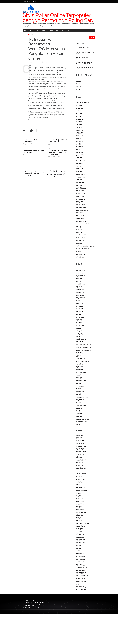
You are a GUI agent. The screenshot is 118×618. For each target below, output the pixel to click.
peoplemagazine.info (80, 270)
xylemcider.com (79, 413)
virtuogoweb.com (80, 292)
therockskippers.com (80, 561)
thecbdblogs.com (80, 586)
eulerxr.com (78, 194)
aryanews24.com (80, 353)
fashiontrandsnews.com (81, 339)
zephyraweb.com (79, 130)
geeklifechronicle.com (81, 174)
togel (56, 30)
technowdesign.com (80, 360)
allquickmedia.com (80, 509)
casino (43, 30)
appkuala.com (79, 518)
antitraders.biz (79, 352)
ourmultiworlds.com (80, 440)
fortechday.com (79, 256)
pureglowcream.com (80, 522)
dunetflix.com (79, 396)
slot (38, 30)
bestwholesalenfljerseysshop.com (83, 347)
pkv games (31, 30)
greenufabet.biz (79, 311)
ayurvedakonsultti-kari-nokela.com (83, 350)
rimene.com (78, 545)
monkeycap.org (79, 476)
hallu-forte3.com (79, 558)
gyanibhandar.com (80, 298)
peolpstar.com (79, 457)
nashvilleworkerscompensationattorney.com (85, 246)
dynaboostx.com (79, 151)
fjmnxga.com (79, 531)
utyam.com (78, 403)
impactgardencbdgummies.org (82, 419)
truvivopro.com (79, 122)
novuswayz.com (79, 147)
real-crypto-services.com (81, 367)
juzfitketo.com (79, 416)
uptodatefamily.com (80, 400)
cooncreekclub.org (80, 441)
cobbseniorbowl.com (80, 358)
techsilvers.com (79, 385)
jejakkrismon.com (80, 504)
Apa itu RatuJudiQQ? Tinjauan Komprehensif (33, 141)
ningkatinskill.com (80, 386)
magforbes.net (79, 474)
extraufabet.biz (79, 314)
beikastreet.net (79, 437)
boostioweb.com (79, 105)
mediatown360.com (80, 570)
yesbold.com (79, 283)
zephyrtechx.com (79, 144)
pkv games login (79, 80)
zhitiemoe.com (79, 408)
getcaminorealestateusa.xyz (82, 257)
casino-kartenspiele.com (81, 489)
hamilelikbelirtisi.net (80, 160)
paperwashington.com (81, 227)
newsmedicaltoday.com (81, 237)
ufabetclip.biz (79, 302)
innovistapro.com (80, 154)
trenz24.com (79, 496)
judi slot (26, 600)
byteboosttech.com (80, 289)
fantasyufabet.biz (80, 305)
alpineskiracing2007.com (81, 565)
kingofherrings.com (80, 514)
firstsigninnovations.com (81, 451)
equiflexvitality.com (80, 212)
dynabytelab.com (80, 110)
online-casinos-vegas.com (82, 575)
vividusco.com (79, 124)
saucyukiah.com (79, 435)
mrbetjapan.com (79, 515)
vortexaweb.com (79, 132)
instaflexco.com (79, 152)
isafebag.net (78, 484)
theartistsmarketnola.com (81, 550)
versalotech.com (79, 162)
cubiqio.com (78, 173)
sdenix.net (78, 478)
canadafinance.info (80, 542)
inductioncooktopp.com (81, 235)
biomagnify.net (79, 424)
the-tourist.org (79, 481)
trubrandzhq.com (80, 140)
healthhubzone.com (80, 284)
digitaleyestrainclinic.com (81, 572)
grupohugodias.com (80, 382)
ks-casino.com (79, 377)
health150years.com (80, 467)
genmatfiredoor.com (80, 204)
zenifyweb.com (79, 201)
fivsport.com (78, 388)
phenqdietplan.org (80, 393)
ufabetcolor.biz (79, 313)
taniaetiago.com (79, 414)
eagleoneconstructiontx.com (82, 210)
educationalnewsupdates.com (82, 102)
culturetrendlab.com (80, 190)
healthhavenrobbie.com (81, 207)
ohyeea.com (78, 407)
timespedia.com (79, 503)
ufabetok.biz (79, 331)
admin (40, 62)
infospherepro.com (80, 176)
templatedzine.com (80, 389)
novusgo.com (79, 185)
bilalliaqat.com (79, 232)
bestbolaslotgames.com (81, 221)
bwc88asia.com (79, 374)
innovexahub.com (80, 118)
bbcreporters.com (80, 341)
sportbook (50, 30)
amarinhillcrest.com (80, 479)
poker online (78, 86)
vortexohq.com (79, 179)
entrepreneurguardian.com (82, 224)
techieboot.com (79, 278)
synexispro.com (79, 242)
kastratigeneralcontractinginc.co (83, 345)
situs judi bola (32, 600)
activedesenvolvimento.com (82, 215)
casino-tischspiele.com (81, 492)
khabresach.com (79, 584)
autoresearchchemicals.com (82, 587)
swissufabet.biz (79, 308)
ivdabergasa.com (80, 364)
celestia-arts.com (80, 445)
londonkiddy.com (80, 249)
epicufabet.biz (79, 328)
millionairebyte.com (80, 254)
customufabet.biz (80, 325)
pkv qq (34, 605)
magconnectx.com (80, 240)
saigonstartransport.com (81, 533)
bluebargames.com (80, 448)
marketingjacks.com (80, 578)
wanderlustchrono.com (81, 188)
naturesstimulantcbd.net (81, 421)
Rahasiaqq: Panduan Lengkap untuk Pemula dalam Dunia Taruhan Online (58, 152)
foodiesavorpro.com (80, 177)
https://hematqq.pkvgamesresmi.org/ (31, 607)
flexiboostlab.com (80, 155)
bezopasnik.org (79, 529)
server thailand (33, 604)
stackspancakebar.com (81, 553)
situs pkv (41, 602)
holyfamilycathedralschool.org (82, 248)
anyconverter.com (80, 501)
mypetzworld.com (80, 369)
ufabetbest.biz (79, 322)
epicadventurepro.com (81, 180)
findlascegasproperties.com (82, 206)
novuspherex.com (80, 135)
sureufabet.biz (79, 323)
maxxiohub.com (79, 129)
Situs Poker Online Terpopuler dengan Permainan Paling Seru (59, 18)
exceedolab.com (79, 165)
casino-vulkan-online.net (81, 567)
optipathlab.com (79, 108)
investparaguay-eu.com (81, 372)
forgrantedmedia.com (80, 456)
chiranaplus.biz (79, 551)
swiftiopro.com (79, 158)
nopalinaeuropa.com (80, 422)
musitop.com (79, 402)
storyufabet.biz (79, 327)
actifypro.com (79, 149)
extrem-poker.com (80, 375)
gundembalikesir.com (80, 280)
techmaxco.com (79, 163)
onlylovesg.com (79, 213)
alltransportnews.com (81, 338)
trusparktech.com (80, 138)
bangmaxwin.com (80, 534)
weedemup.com (79, 229)
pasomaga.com (79, 418)
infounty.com (79, 371)
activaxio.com (79, 166)
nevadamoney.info (80, 543)
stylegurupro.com (80, 169)
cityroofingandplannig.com (82, 363)
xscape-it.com (79, 355)
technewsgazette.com (81, 510)
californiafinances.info (81, 540)
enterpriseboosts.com (80, 487)
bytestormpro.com (80, 187)
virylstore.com (79, 463)
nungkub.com (79, 410)
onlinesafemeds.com (80, 297)
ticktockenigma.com (80, 193)
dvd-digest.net (79, 548)
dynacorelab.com (80, 119)
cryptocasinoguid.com (81, 342)
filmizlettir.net (79, 438)
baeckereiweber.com (80, 269)
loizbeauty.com (79, 500)
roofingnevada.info (80, 238)
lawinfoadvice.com (80, 391)
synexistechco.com (80, 121)
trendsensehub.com (80, 191)
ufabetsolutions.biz (80, 317)
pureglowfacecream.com (81, 512)
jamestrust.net (79, 495)
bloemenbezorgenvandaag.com (83, 523)
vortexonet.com (79, 114)
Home (25, 30)
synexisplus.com (79, 113)
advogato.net (79, 482)
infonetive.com (79, 536)
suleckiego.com (79, 591)
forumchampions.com (81, 446)
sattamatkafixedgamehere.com (83, 223)
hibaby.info (78, 226)
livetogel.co (78, 202)
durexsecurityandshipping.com (82, 361)
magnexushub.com (80, 291)
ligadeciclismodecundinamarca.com (84, 245)
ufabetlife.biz (79, 316)
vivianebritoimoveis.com (81, 473)
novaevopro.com (79, 136)
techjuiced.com (79, 287)
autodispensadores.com (81, 234)
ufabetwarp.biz (79, 300)
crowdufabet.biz (79, 334)
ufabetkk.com (79, 507)
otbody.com (78, 493)
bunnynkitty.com (79, 528)
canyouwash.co (79, 273)
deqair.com (78, 383)
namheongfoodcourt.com (81, 554)
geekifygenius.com (80, 196)
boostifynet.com (79, 141)
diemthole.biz (79, 506)
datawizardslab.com (80, 171)
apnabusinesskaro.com (81, 589)
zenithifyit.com (79, 127)
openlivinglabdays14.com (81, 349)
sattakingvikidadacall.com (82, 220)
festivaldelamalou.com (81, 449)
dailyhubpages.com (80, 216)
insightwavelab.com (80, 182)
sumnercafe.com (79, 394)
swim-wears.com (80, 454)
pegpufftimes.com (80, 443)
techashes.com (79, 272)
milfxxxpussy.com (80, 399)
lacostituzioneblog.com (81, 405)
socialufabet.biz (79, 319)
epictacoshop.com (80, 537)
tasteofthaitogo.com (80, 526)
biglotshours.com (80, 294)
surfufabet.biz (79, 320)
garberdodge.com (80, 452)
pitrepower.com (79, 569)
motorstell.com (79, 465)
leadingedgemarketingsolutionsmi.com (84, 344)
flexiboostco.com (80, 103)
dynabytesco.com (80, 168)
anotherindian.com (80, 411)
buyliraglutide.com (80, 295)
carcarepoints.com (80, 378)
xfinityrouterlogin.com (81, 576)
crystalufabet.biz (79, 330)
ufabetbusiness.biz (80, 309)
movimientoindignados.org (82, 397)
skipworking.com (80, 498)
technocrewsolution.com (81, 470)
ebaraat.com (79, 286)
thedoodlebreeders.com (81, 380)
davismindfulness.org (80, 253)
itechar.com (78, 281)
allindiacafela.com (80, 564)
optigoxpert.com (79, 146)
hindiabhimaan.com (80, 583)
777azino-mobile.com (81, 356)
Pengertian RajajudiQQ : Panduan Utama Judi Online (60, 141)
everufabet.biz (79, 333)
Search (77, 35)
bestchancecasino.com (81, 231)
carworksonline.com (80, 460)
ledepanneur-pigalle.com (81, 547)
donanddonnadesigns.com (82, 209)
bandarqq (38, 600)
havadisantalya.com (80, 275)
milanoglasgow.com (80, 556)
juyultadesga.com (80, 366)
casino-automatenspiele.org (82, 490)
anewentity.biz (79, 517)
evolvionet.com (79, 111)
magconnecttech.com (81, 199)
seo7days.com (79, 520)
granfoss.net (79, 562)
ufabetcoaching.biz (80, 251)
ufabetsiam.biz (79, 306)
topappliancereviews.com (81, 580)
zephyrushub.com (80, 107)
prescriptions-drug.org (81, 468)
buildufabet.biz (79, 336)
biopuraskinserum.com (81, 539)
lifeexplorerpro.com (80, 183)
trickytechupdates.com (81, 581)
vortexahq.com (79, 125)
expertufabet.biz (79, 303)
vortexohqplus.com (80, 157)
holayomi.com (79, 243)
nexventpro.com (79, 143)
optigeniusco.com (80, 133)
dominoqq (78, 83)
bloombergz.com (79, 485)
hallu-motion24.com (80, 559)
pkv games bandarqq (80, 87)
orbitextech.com (79, 198)
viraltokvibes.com (80, 471)
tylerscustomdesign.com (81, 459)
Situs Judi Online (65, 30)
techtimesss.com (80, 462)
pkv (23, 600)
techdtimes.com (79, 276)
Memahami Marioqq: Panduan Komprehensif (33, 151)
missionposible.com (80, 573)
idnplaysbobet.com (80, 218)
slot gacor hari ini (28, 605)
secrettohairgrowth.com (81, 525)
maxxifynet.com (79, 116)
